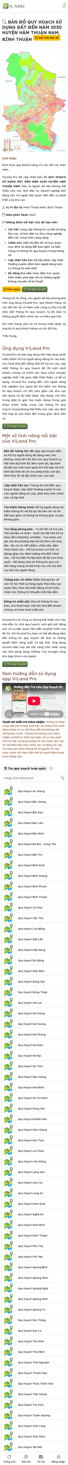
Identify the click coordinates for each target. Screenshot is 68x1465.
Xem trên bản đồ (48, 37)
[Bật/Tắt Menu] (62, 6)
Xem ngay (13, 289)
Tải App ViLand (36, 289)
